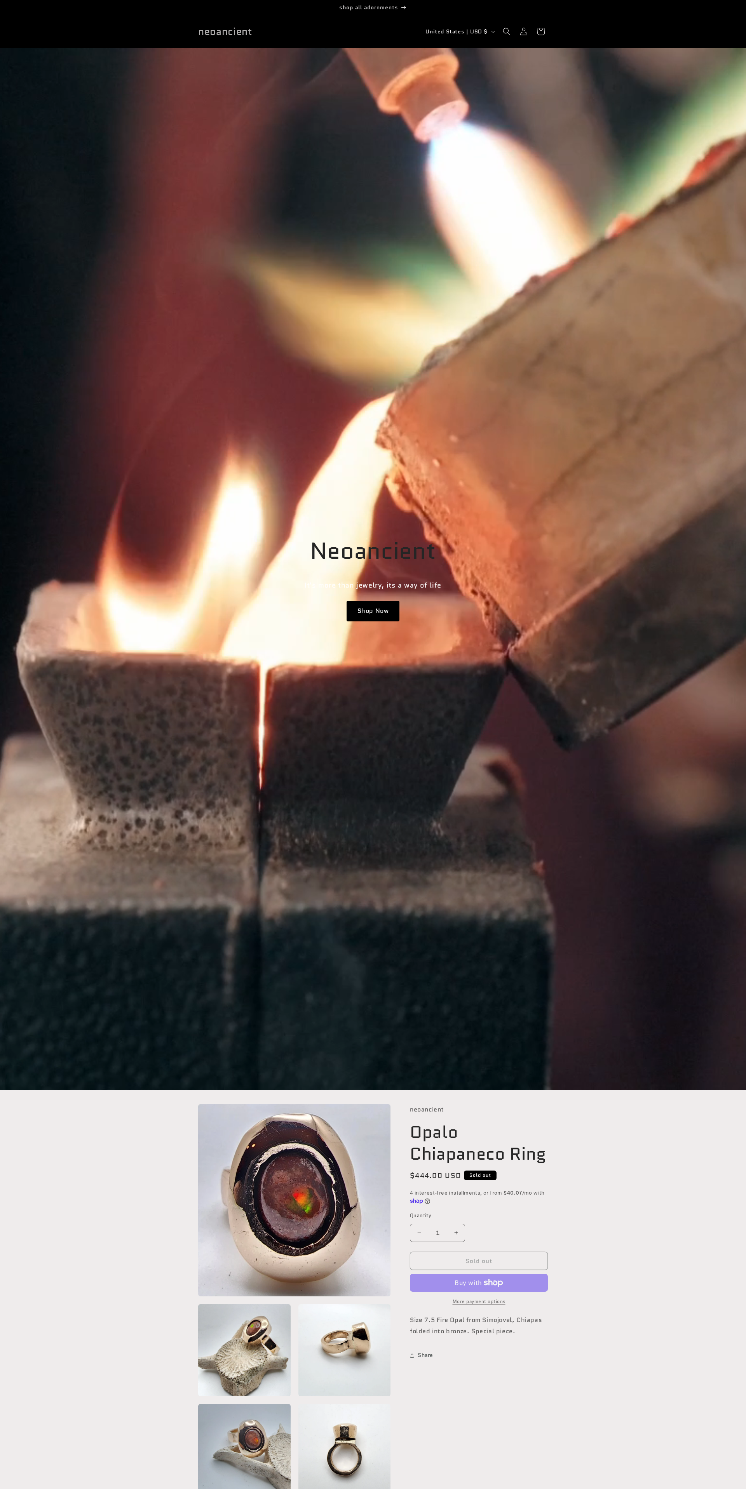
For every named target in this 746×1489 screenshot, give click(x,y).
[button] (506, 31)
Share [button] (425, 1355)
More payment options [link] (479, 1301)
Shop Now (373, 610)
